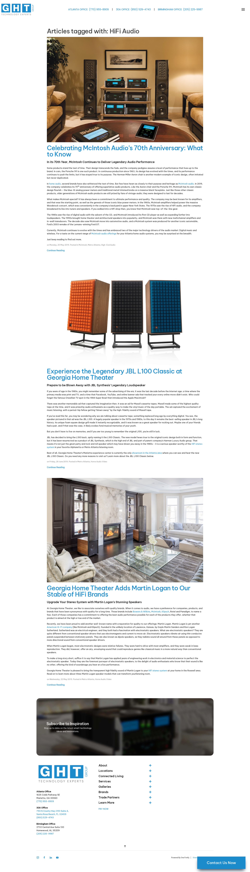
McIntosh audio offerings (103, 233)
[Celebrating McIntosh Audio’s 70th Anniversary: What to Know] (125, 90)
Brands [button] (103, 792)
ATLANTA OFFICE (78, 9)
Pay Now (103, 809)
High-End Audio (108, 245)
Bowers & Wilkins (141, 611)
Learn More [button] (106, 802)
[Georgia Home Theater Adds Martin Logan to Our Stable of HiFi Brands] (125, 531)
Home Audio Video (99, 461)
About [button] (103, 765)
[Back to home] (18, 9)
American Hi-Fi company (59, 627)
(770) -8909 (99, 9)
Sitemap (196, 858)
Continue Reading (56, 250)
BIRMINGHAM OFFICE (170, 9)
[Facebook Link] (44, 857)
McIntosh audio (186, 183)
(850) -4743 (141, 9)
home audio (55, 183)
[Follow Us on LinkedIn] (50, 857)
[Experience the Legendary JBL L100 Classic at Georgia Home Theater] (125, 314)
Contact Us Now (221, 863)
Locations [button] (106, 771)
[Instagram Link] (37, 857)
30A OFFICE (122, 9)
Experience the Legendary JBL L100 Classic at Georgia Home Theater (114, 374)
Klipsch (165, 611)
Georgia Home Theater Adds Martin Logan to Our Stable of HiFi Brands (118, 591)
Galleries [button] (105, 786)
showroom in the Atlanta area (147, 453)
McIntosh (83, 245)
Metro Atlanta (94, 245)
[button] (243, 9)
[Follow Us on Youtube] (57, 857)
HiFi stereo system (157, 670)
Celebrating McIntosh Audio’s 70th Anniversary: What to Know (125, 151)
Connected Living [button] (111, 776)
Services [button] (105, 781)
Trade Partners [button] (109, 797)
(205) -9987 (193, 9)
